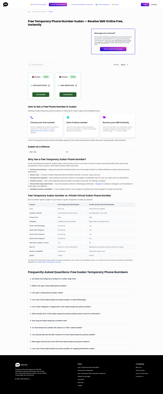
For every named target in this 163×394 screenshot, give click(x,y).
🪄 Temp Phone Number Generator (81, 4)
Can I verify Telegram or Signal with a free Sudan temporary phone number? (61, 307)
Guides (80, 385)
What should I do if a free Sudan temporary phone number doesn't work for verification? (66, 314)
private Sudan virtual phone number (49, 262)
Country (154, 4)
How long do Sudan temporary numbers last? (49, 321)
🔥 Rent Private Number (39, 4)
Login (145, 4)
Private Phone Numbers (85, 370)
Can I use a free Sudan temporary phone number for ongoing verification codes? (63, 349)
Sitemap (80, 382)
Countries (81, 379)
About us (139, 367)
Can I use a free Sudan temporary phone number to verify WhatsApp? (59, 300)
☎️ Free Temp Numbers (58, 4)
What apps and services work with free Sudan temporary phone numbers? (61, 342)
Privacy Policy (140, 370)
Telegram (98, 184)
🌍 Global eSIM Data (103, 4)
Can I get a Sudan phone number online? (47, 293)
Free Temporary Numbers (39, 11)
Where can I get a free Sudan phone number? (49, 286)
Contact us (139, 376)
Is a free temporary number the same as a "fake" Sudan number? (57, 328)
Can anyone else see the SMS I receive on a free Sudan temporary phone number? (63, 335)
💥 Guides (115, 4)
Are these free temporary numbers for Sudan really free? (54, 279)
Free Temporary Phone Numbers (88, 367)
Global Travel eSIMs (84, 376)
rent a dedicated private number (42, 130)
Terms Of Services (142, 373)
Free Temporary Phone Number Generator (92, 373)
